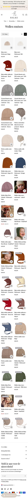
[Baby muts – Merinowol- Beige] (7, 43)
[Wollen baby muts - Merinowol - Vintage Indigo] (20, 162)
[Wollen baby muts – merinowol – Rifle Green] (20, 376)
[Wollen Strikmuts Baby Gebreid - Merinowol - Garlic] (20, 423)
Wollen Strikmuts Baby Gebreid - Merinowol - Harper (20, 244)
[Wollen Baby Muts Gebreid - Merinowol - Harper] (7, 376)
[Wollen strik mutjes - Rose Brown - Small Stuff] (7, 233)
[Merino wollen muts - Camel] (7, 352)
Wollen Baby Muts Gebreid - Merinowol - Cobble (20, 363)
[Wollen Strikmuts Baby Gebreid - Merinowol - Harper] (20, 233)
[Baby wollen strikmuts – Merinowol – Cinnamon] (7, 282)
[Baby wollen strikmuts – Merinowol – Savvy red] (7, 304)
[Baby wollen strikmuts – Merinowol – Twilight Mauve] (20, 304)
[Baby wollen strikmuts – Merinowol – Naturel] (20, 282)
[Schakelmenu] (1, 14)
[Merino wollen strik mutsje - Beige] (20, 140)
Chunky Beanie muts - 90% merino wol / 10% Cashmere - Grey (7, 100)
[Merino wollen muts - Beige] (20, 328)
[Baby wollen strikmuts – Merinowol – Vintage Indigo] (7, 328)
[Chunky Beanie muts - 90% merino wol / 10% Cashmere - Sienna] (7, 114)
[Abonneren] (25, 476)
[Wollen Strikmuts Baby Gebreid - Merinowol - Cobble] (7, 423)
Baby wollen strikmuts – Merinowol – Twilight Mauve (20, 314)
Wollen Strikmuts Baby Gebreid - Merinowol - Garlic (20, 433)
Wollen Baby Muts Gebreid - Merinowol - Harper (6, 387)
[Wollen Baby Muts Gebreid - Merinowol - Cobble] (20, 352)
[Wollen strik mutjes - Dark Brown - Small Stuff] (20, 211)
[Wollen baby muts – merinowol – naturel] (20, 187)
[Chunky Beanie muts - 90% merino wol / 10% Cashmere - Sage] (20, 90)
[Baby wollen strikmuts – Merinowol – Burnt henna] (7, 66)
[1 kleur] (21, 34)
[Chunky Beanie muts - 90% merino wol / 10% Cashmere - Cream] (20, 66)
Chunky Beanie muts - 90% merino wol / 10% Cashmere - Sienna (7, 125)
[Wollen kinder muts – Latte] (7, 401)
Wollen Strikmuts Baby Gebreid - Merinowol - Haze (7, 268)
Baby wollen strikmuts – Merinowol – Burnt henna (7, 76)
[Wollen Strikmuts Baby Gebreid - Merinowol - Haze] (7, 257)
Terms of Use (23, 479)
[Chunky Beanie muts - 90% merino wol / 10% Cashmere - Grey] (7, 90)
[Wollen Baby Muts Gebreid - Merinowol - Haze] (7, 187)
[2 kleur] (25, 34)
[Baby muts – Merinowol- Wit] (20, 43)
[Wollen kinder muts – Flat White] (7, 211)
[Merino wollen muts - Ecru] (7, 140)
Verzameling (11, 21)
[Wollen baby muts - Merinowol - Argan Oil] (7, 162)
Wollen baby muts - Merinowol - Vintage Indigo (19, 173)
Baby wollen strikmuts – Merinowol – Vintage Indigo (7, 338)
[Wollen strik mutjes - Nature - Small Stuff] (20, 401)
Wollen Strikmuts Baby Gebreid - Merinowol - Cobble (7, 433)
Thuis (5, 21)
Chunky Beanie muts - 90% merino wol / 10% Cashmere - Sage (20, 100)
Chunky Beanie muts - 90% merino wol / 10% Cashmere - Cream (20, 76)
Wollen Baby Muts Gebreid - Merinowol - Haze (6, 197)
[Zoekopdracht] (23, 14)
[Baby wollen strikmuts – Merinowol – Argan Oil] (20, 257)
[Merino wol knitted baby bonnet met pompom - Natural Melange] (20, 114)
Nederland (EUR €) (8, 485)
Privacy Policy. (5, 481)
